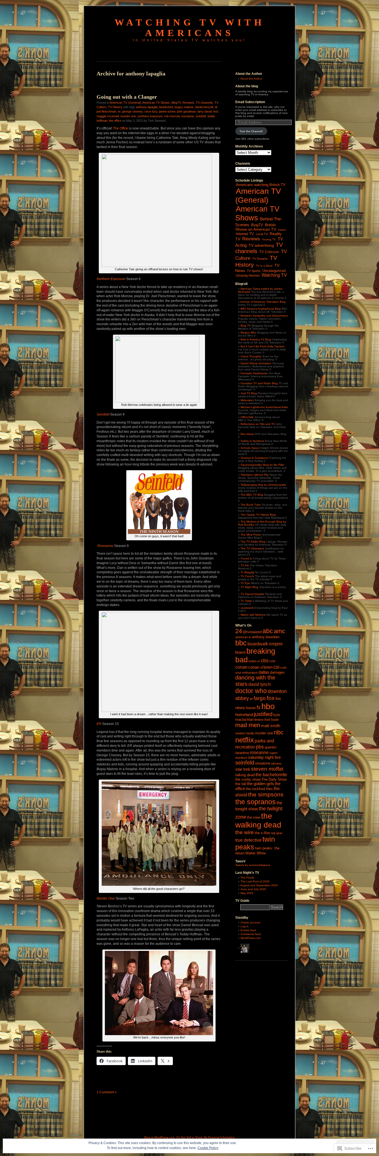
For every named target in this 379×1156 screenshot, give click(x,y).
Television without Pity (255, 474)
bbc (241, 643)
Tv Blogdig (247, 572)
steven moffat (267, 769)
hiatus (282, 229)
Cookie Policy (208, 1148)
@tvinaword (252, 632)
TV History (115, 107)
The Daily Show (274, 779)
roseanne (187, 116)
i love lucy (150, 111)
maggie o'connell (108, 116)
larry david (205, 111)
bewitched (166, 107)
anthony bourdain (265, 637)
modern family (244, 733)
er (119, 111)
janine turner (167, 111)
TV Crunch (247, 576)
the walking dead (258, 820)
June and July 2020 (253, 889)
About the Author (251, 78)
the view (253, 817)
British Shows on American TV (255, 227)
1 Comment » (107, 1092)
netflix (244, 740)
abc (267, 631)
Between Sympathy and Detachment (264, 315)
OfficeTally (247, 417)
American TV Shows (156, 102)
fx (259, 707)
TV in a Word (264, 265)
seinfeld (201, 116)
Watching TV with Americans (190, 27)
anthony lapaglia (147, 107)
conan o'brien (260, 667)
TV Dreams (260, 258)
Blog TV (246, 325)
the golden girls (260, 783)
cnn (272, 661)
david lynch (259, 684)
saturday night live (264, 757)
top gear (276, 833)
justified (263, 714)
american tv (243, 637)
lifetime (259, 719)
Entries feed (248, 930)
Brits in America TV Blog (256, 339)
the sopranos (255, 802)
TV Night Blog (249, 587)
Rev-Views (247, 434)
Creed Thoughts (251, 356)
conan (241, 666)
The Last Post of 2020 (255, 881)
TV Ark (245, 565)
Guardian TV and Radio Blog (259, 383)
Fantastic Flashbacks (254, 373)
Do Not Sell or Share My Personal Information (205, 1137)
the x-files (263, 833)
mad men (247, 725)
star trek (242, 769)
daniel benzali (204, 107)
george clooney (132, 111)
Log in (245, 926)
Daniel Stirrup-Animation (256, 363)
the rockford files (259, 789)
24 (238, 631)
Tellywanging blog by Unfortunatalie (263, 484)
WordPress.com (251, 937)
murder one (128, 116)
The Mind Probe (251, 534)
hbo (268, 706)
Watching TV (274, 275)
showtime (262, 763)
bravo (240, 652)
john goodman (186, 111)
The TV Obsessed (252, 548)
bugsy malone (184, 107)
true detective (248, 839)
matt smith (270, 726)
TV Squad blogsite (252, 593)
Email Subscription (250, 102)
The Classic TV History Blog (258, 514)
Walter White (255, 853)
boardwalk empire (265, 643)
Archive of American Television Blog (262, 301)
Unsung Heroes (248, 275)
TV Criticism (269, 252)
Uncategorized (273, 271)
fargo (260, 698)
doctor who (251, 690)
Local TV (262, 234)
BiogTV (176, 102)
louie (275, 719)
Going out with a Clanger (127, 97)
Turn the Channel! (251, 131)
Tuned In (246, 558)
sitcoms (276, 763)
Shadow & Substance (255, 457)
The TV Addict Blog (253, 541)
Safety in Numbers (252, 440)
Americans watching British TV (260, 185)
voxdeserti (247, 607)
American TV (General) (125, 102)
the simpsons (266, 794)
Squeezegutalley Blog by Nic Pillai (262, 464)
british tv (254, 661)
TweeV (240, 861)
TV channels (204, 102)
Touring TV (269, 239)
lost (215, 111)
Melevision (247, 400)
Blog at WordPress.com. (159, 1137)
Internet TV (245, 234)
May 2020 (247, 893)
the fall (240, 784)
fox (271, 698)
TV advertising (261, 245)
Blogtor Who (248, 332)
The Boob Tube (251, 504)
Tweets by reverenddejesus (252, 865)
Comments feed (251, 934)
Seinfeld (103, 414)
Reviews (188, 102)
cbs (265, 660)
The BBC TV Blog (252, 494)
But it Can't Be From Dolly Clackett (262, 346)
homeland (244, 714)
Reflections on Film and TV (258, 424)
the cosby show (248, 779)
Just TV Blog (249, 393)
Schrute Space (250, 447)
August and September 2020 (259, 885)
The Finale (247, 877)
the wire (244, 832)
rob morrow (172, 116)
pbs (260, 747)
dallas (264, 672)
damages (277, 672)
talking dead (245, 775)
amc (279, 631)
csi (276, 667)
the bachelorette (271, 774)
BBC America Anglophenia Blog (261, 308)
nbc (279, 732)
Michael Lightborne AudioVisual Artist (264, 407)
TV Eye (245, 583)
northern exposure (150, 116)
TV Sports (254, 271)
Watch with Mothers (253, 614)
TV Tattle (246, 600)
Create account (250, 922)
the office (115, 120)
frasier (251, 708)
